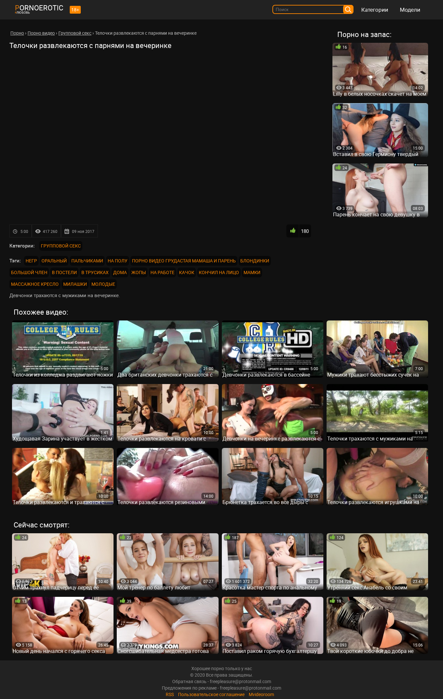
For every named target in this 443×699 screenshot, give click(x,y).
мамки (252, 272)
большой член (29, 272)
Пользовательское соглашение (211, 694)
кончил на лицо (219, 272)
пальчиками (87, 261)
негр (31, 261)
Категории (374, 9)
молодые (103, 284)
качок (186, 272)
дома (120, 272)
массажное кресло (35, 284)
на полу (117, 261)
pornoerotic (39, 7)
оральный (54, 261)
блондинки (254, 261)
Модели (410, 9)
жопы (138, 272)
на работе (162, 272)
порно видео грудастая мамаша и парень (184, 261)
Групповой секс (61, 246)
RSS (170, 694)
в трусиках (95, 272)
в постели (64, 272)
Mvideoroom (261, 694)
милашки (75, 284)
